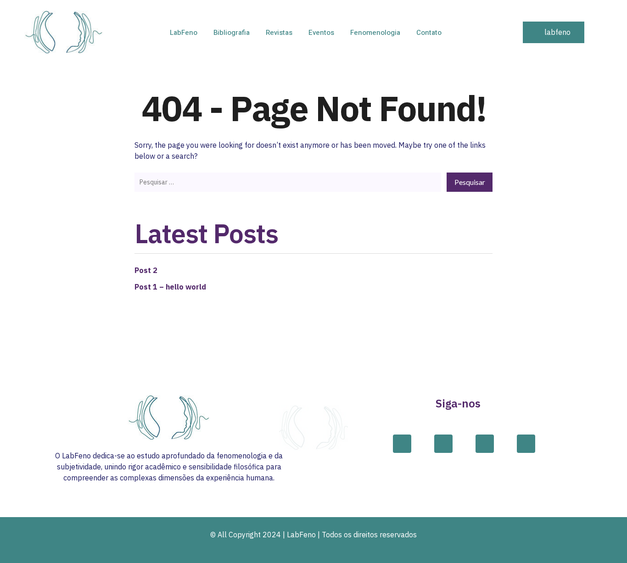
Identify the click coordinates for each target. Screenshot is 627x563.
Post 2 (145, 270)
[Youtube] (526, 444)
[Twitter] (485, 444)
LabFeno (183, 33)
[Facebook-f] (402, 444)
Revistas (279, 33)
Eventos (321, 33)
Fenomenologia (375, 33)
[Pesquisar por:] (287, 181)
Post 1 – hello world (170, 286)
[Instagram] (443, 444)
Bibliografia (231, 33)
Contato (429, 33)
